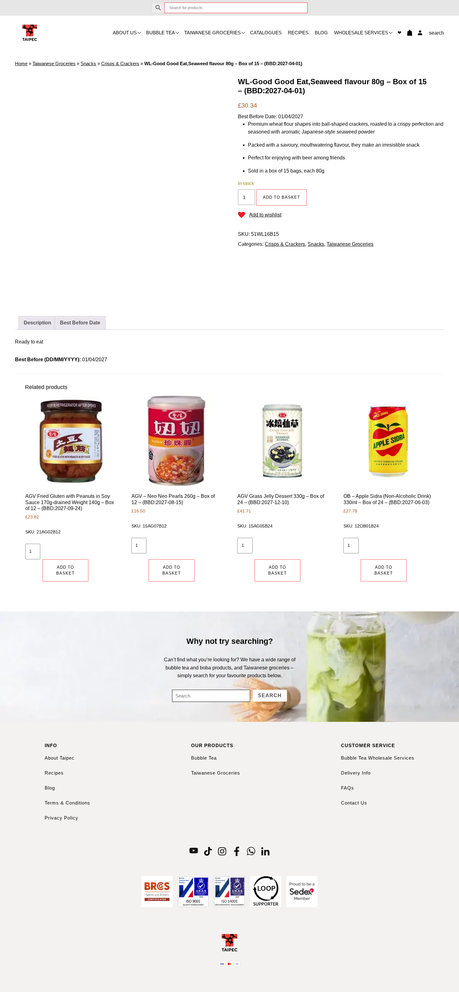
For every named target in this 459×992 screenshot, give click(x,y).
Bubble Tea (160, 32)
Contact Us (354, 802)
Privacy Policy (61, 817)
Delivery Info (356, 773)
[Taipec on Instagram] (222, 851)
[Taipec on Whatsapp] (251, 851)
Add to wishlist (265, 214)
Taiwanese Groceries (212, 32)
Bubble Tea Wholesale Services (377, 758)
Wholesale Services (361, 32)
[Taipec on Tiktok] (208, 851)
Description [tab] (37, 322)
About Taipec (60, 758)
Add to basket (281, 197)
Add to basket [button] (65, 570)
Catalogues (266, 32)
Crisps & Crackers (120, 63)
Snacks (88, 63)
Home (21, 63)
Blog (321, 32)
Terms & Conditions (67, 802)
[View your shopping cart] (407, 33)
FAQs (347, 787)
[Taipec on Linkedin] (265, 851)
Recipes (298, 32)
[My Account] (418, 33)
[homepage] (29, 32)
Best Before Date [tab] (80, 322)
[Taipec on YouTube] (193, 851)
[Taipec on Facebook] (236, 851)
